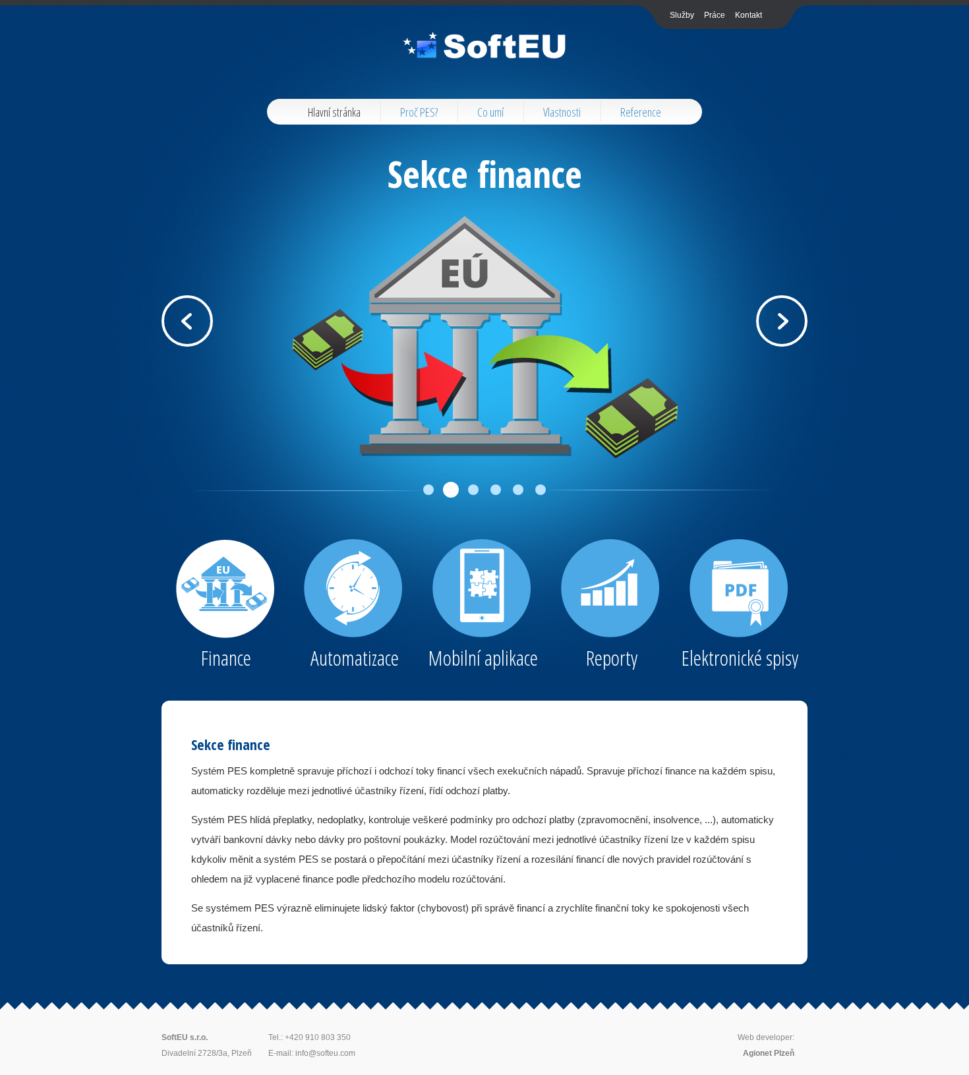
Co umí (490, 112)
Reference (640, 112)
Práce (714, 15)
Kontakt (748, 15)
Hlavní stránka (334, 112)
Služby (682, 15)
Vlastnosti (562, 112)
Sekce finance (485, 173)
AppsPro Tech (484, 45)
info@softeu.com (325, 1053)
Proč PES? (419, 112)
